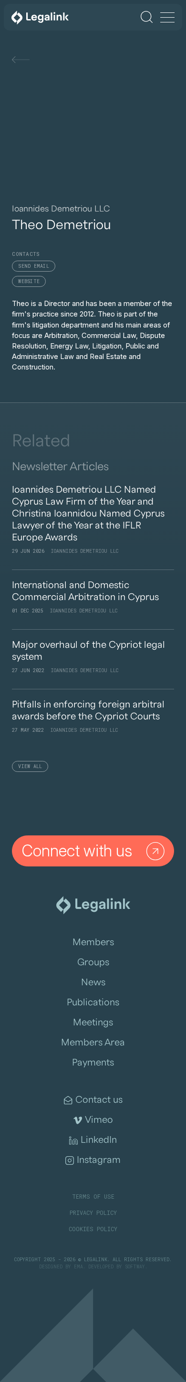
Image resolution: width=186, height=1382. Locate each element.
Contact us (99, 1100)
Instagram (99, 1160)
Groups (93, 962)
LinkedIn (99, 1140)
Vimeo (99, 1120)
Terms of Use (93, 1196)
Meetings (93, 1022)
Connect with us (77, 850)
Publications (93, 1002)
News (93, 982)
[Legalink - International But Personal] (40, 17)
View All (30, 766)
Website (29, 281)
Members (93, 942)
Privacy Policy (93, 1212)
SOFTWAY (135, 1267)
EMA (78, 1267)
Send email (33, 266)
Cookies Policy (93, 1229)
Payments (93, 1062)
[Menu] (167, 18)
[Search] (147, 16)
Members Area (93, 1042)
